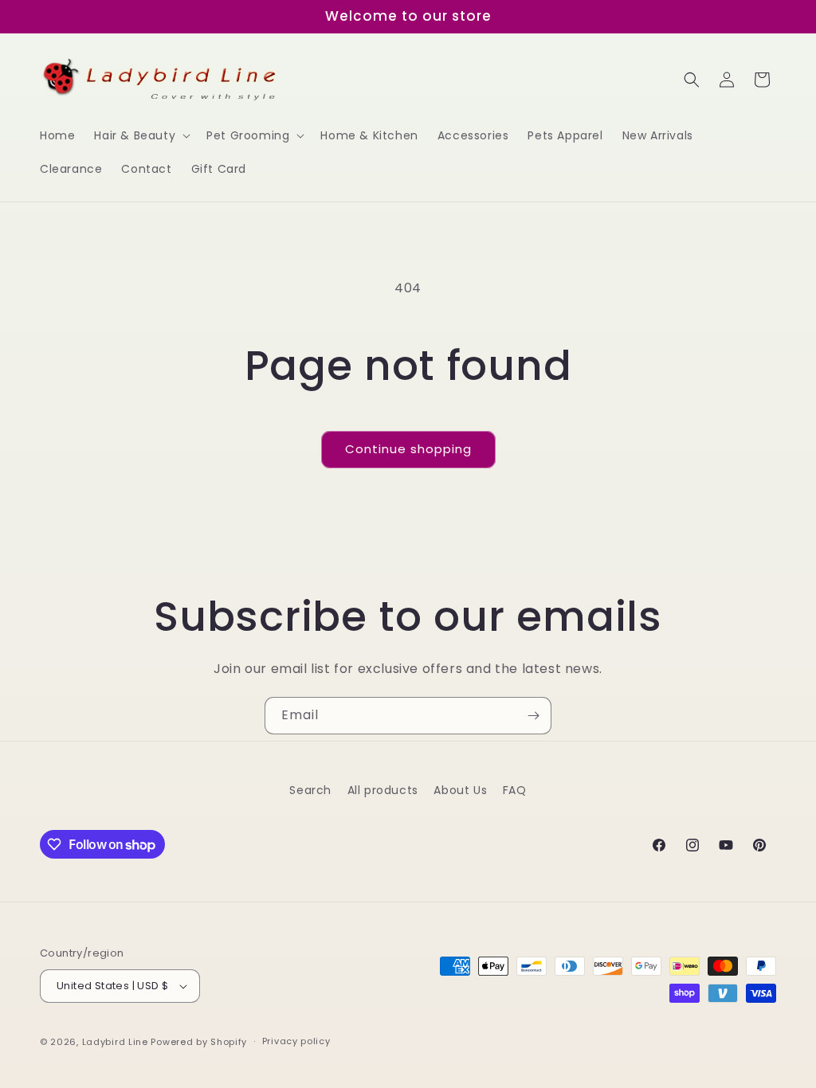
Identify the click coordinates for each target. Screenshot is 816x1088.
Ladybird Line (115, 1041)
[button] (140, 135)
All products (382, 790)
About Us (460, 790)
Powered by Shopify (199, 1041)
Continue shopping (408, 448)
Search (310, 790)
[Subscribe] (533, 715)
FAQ (515, 790)
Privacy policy (296, 1041)
